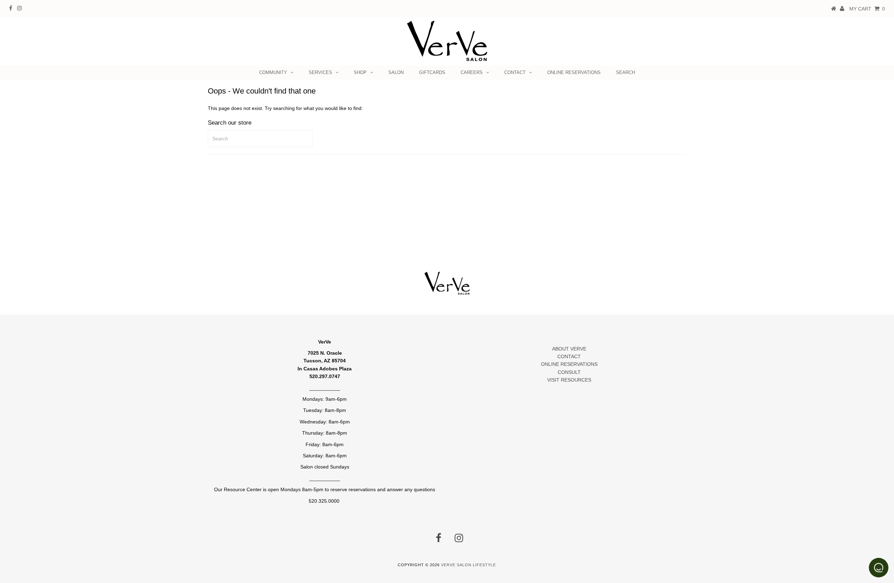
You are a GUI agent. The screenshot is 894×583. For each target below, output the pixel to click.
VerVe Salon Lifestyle (468, 565)
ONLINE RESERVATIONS (574, 72)
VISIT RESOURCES (569, 380)
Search (625, 72)
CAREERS (472, 72)
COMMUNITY (273, 72)
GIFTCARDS (432, 72)
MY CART (867, 9)
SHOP (360, 72)
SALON (396, 72)
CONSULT (569, 372)
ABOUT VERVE (569, 349)
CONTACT (515, 72)
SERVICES (320, 72)
